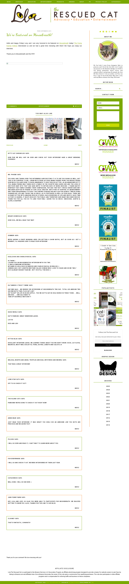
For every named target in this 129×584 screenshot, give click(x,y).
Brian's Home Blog (15, 216)
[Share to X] (75, 106)
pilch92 (11, 439)
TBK (92, 582)
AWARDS (72, 1)
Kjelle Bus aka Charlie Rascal (20, 256)
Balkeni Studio (74, 582)
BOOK (9, 1)
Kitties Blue (13, 338)
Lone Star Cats (14, 379)
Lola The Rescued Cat (53, 582)
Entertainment (46, 1)
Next (80, 145)
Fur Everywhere (14, 458)
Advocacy (19, 1)
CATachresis (13, 478)
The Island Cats (14, 398)
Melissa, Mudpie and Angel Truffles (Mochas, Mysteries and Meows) (35, 360)
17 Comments (12, 106)
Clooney (11, 518)
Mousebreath (64, 43)
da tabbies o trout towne (18, 285)
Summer (11, 235)
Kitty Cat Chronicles (16, 153)
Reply (77, 164)
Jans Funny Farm (14, 497)
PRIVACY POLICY (101, 1)
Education (32, 1)
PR (90, 1)
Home (46, 145)
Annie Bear (12, 418)
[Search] (120, 88)
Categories (115, 1)
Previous (9, 145)
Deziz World (13, 312)
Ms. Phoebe (12, 174)
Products (60, 1)
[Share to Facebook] (73, 106)
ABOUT (82, 1)
